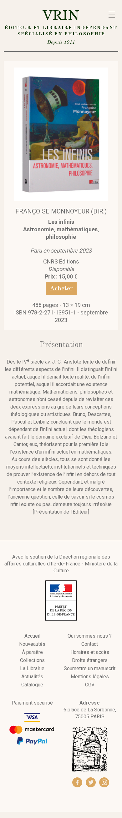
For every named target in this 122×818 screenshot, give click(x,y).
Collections (32, 660)
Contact (89, 644)
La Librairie (32, 668)
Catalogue (32, 685)
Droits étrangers (90, 660)
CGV (89, 685)
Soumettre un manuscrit (89, 668)
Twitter (91, 782)
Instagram (104, 782)
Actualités (32, 677)
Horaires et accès (89, 652)
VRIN (61, 26)
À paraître (32, 652)
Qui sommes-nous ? (90, 636)
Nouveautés (32, 644)
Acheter (61, 288)
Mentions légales (90, 677)
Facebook (77, 782)
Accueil (32, 636)
